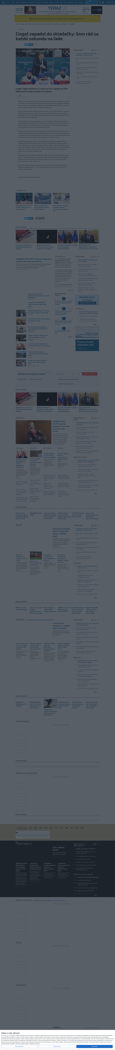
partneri (8, 1035)
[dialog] (57, 1040)
